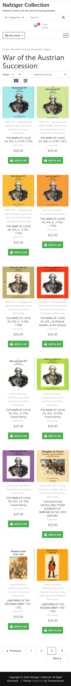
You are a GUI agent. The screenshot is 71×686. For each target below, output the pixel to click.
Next (56, 658)
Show (6, 74)
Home (6, 49)
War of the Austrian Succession (26, 49)
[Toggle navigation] (66, 35)
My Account (13, 35)
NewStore (38, 680)
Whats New (18, 133)
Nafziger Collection (26, 5)
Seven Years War (18, 393)
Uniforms (12, 397)
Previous (15, 651)
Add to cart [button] (20, 160)
